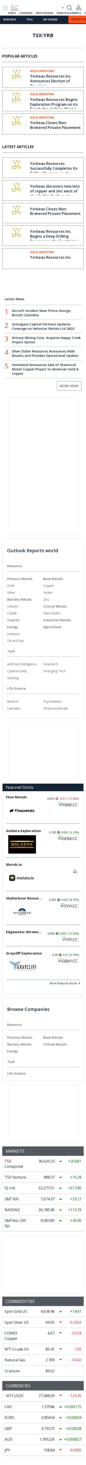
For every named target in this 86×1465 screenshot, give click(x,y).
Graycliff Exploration (24, 953)
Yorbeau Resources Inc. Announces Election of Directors (51, 81)
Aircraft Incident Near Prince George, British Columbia (41, 312)
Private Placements (69, 13)
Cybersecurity (17, 671)
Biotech (13, 701)
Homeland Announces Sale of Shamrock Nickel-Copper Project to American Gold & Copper (45, 369)
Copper (48, 585)
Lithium (12, 606)
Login (78, 7)
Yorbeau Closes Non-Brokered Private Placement (55, 125)
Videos (12, 13)
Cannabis (14, 708)
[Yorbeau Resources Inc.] (16, 258)
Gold (10, 585)
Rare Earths (52, 613)
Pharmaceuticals (55, 708)
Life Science (50, 19)
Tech (29, 19)
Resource (9, 19)
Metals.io (14, 864)
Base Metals (53, 579)
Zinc (46, 599)
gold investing (42, 71)
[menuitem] (25, 585)
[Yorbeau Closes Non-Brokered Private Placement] (16, 123)
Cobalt (12, 613)
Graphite (13, 620)
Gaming (13, 678)
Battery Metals (19, 599)
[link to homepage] (17, 7)
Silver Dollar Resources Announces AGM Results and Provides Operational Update (45, 353)
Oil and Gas (15, 640)
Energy (12, 627)
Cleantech (50, 664)
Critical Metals (55, 606)
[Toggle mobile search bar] (69, 7)
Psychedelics (52, 701)
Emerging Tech (54, 671)
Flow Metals (16, 797)
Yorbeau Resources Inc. (51, 257)
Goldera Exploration (23, 830)
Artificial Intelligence (21, 664)
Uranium (13, 634)
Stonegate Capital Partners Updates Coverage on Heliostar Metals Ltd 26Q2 (43, 326)
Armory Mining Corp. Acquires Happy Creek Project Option (46, 340)
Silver (11, 592)
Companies (25, 13)
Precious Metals (19, 579)
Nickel (47, 592)
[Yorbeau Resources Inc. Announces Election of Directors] (16, 77)
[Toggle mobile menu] (5, 8)
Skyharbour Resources (24, 898)
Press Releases (44, 13)
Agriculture (52, 627)
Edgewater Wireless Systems (24, 931)
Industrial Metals (57, 620)
